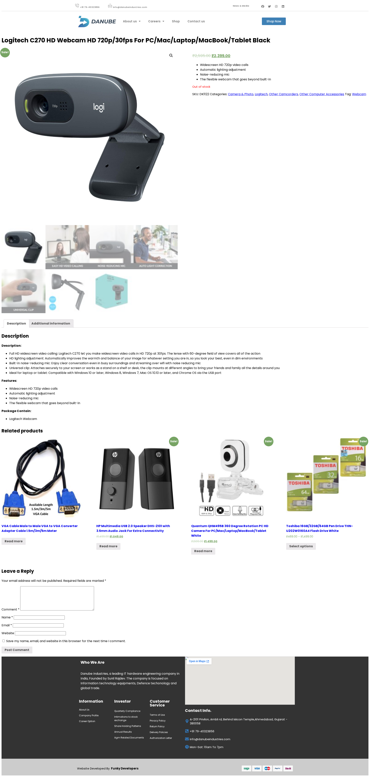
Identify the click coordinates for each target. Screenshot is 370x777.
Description (16, 323)
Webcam (359, 94)
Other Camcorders (283, 94)
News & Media (241, 5)
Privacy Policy (158, 720)
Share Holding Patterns (127, 726)
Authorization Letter (161, 738)
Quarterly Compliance (127, 711)
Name (7, 617)
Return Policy (157, 726)
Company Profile (89, 715)
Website (8, 633)
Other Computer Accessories (321, 94)
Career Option (87, 721)
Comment (10, 609)
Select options (301, 546)
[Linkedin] (283, 6)
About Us (84, 709)
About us (130, 21)
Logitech (261, 94)
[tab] (16, 323)
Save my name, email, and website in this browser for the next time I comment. (66, 641)
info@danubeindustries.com (130, 7)
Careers (154, 21)
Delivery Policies (159, 732)
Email (7, 625)
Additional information (50, 323)
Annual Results (123, 731)
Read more (14, 541)
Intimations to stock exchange (126, 718)
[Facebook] (263, 6)
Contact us (196, 21)
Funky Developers (125, 768)
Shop (176, 21)
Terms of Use (157, 714)
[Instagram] (276, 6)
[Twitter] (269, 6)
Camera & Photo (240, 94)
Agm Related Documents (129, 737)
